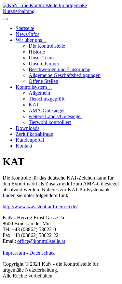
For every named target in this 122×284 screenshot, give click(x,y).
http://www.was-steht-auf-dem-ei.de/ (40, 206)
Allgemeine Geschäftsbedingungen (65, 75)
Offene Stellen (43, 81)
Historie (37, 52)
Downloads (27, 128)
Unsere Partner (44, 63)
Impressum (14, 253)
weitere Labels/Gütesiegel (55, 116)
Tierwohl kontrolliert (50, 122)
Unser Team (41, 57)
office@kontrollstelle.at (41, 241)
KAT (34, 104)
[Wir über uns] (44, 42)
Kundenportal (30, 140)
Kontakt (24, 146)
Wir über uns (29, 40)
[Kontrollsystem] (49, 89)
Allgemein (39, 93)
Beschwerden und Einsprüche (59, 69)
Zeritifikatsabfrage (34, 134)
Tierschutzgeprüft (46, 99)
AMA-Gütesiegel (46, 110)
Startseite (25, 28)
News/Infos (27, 34)
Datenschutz (42, 253)
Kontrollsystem (31, 87)
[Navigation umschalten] (5, 19)
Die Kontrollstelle (47, 46)
